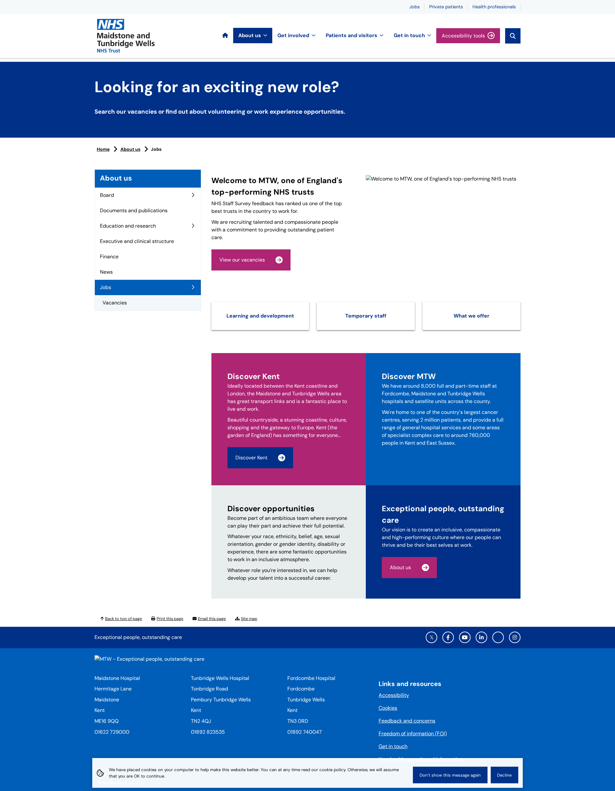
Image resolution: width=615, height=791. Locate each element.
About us (130, 149)
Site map (249, 618)
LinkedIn (481, 637)
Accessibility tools (463, 35)
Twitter (431, 637)
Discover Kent (251, 457)
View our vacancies (242, 259)
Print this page (170, 618)
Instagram (515, 637)
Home (103, 149)
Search (513, 36)
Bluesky (498, 637)
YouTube (465, 637)
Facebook (448, 637)
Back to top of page (123, 618)
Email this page (212, 618)
